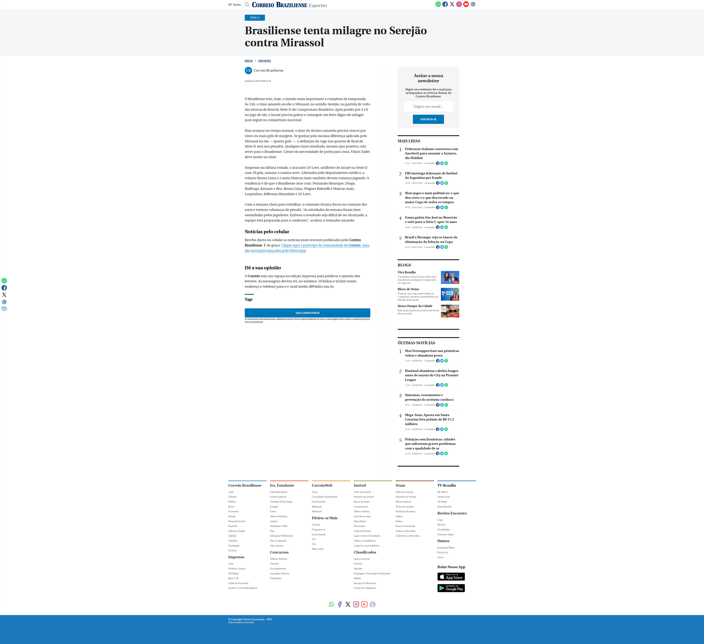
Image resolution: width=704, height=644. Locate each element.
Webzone (317, 506)
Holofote (232, 540)
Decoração (359, 526)
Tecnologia (233, 545)
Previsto (274, 563)
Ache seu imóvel (362, 491)
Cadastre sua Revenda (407, 535)
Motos (399, 521)
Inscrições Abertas (279, 573)
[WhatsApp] (438, 6)
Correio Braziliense (244, 485)
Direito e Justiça (236, 568)
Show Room (360, 521)
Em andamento (278, 568)
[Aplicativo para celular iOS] (451, 577)
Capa (231, 491)
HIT (314, 539)
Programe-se (319, 529)
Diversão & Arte (236, 521)
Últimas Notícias (278, 516)
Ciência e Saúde (236, 530)
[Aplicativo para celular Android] (451, 588)
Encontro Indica (445, 534)
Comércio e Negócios (365, 587)
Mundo (232, 516)
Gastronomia (319, 501)
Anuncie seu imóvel (364, 496)
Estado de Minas (446, 547)
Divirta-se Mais (325, 518)
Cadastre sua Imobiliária (366, 545)
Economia (233, 511)
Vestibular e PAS (278, 526)
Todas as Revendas (406, 530)
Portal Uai (442, 552)
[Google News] (473, 6)
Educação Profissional (281, 535)
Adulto (357, 578)
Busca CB (233, 578)
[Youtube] (466, 6)
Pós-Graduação (278, 540)
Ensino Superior (278, 496)
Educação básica (278, 491)
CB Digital (233, 573)
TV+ (314, 544)
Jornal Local (443, 496)
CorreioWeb (322, 485)
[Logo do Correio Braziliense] (279, 4)
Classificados (365, 552)
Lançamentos (361, 506)
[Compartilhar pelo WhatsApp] (446, 164)
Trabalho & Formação (281, 501)
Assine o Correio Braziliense (242, 587)
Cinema (316, 524)
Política (232, 501)
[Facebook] (445, 6)
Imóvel (360, 485)
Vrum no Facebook (405, 526)
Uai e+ (440, 557)
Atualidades (443, 529)
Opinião (232, 535)
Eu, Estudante (282, 485)
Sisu (272, 530)
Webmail (316, 511)
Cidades (232, 496)
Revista (441, 524)
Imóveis (358, 563)
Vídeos (399, 516)
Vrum (400, 485)
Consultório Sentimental (324, 496)
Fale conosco (276, 545)
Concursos (279, 552)
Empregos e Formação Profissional (372, 573)
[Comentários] (4, 311)
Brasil (231, 506)
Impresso (236, 557)
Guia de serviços (362, 516)
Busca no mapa (362, 501)
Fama (315, 491)
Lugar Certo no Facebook (367, 535)
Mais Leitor (318, 548)
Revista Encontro (452, 513)
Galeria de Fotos (362, 530)
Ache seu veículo (404, 491)
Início (249, 60)
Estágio (274, 506)
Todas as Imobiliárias (365, 540)
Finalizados (276, 578)
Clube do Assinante (238, 583)
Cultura (274, 521)
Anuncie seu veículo (406, 496)
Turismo (232, 550)
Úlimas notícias (362, 511)
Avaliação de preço (405, 511)
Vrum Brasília (444, 506)
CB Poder (442, 501)
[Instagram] (459, 6)
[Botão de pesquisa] (246, 5)
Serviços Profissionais (365, 583)
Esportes (318, 5)
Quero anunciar (362, 558)
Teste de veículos (405, 506)
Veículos (358, 568)
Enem (273, 511)
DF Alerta (442, 491)
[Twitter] (452, 6)
